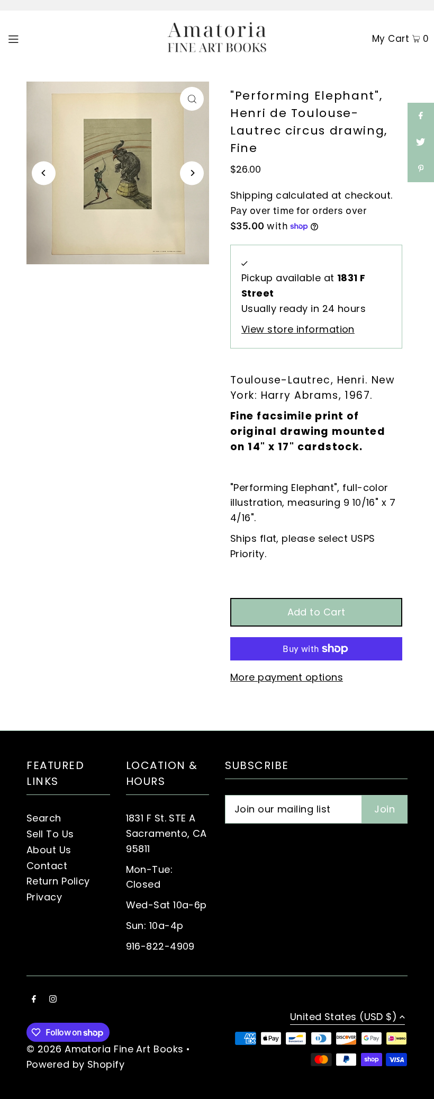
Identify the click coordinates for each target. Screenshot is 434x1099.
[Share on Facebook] (421, 116)
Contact (46, 865)
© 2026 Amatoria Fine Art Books (105, 1049)
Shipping (251, 195)
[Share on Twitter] (421, 142)
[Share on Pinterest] (421, 169)
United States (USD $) (343, 1017)
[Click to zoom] (192, 99)
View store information (298, 329)
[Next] (192, 173)
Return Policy (58, 881)
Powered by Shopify (75, 1064)
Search (43, 818)
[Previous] (44, 173)
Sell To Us (50, 834)
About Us (48, 849)
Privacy (44, 897)
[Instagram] (53, 999)
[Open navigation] (35, 38)
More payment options (286, 677)
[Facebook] (34, 999)
